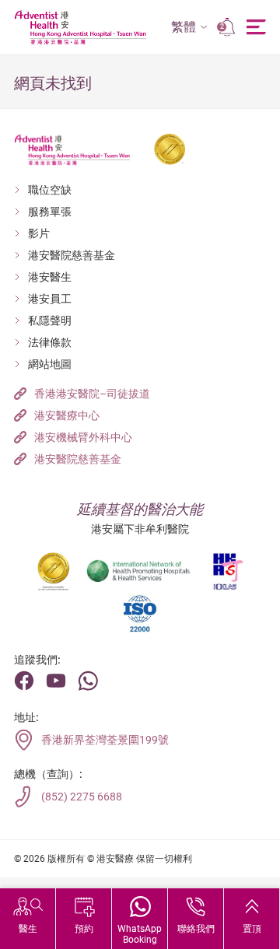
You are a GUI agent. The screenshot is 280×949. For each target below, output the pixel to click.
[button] (189, 27)
